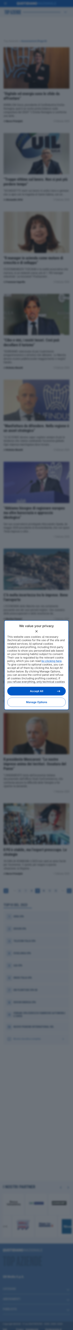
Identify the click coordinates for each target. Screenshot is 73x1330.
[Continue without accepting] (36, 631)
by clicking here (51, 661)
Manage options (36, 702)
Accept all (36, 691)
